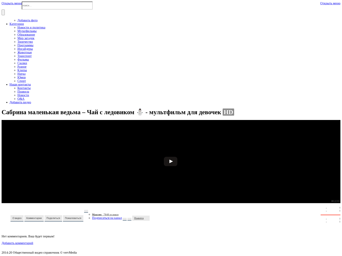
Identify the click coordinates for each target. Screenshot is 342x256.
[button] (17, 218)
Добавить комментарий (17, 243)
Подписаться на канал (107, 218)
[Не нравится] (148, 218)
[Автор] (86, 211)
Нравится (139, 218)
